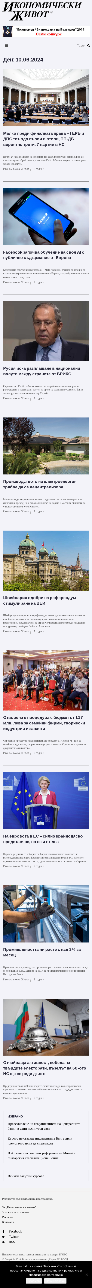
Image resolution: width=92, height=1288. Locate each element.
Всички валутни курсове (26, 1176)
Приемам (33, 1281)
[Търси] (59, 45)
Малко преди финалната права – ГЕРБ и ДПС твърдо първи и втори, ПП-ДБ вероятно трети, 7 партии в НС (43, 139)
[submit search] (88, 45)
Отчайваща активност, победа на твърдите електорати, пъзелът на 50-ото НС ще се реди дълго (44, 1068)
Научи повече (55, 1281)
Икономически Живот (16, 169)
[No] (87, 1274)
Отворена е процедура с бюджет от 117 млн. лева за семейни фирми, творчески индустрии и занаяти (44, 723)
